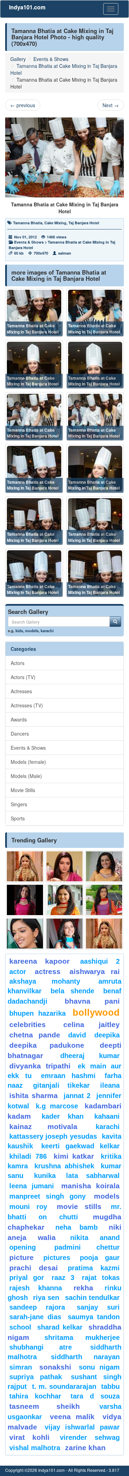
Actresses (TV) (27, 705)
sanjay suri (98, 1307)
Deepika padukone (46, 1045)
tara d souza (95, 1396)
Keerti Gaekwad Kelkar (80, 1146)
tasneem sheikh (44, 1406)
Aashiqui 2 (100, 961)
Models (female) (28, 761)
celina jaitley (91, 1024)
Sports (18, 818)
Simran (20, 1367)
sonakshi (57, 1367)
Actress (48, 971)
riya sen (47, 1297)
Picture (21, 1257)
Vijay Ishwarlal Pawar (82, 1427)
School (20, 1327)
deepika (107, 1035)
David (77, 1035)
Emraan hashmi (68, 1075)
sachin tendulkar (92, 1297)
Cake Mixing (55, 222)
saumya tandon (94, 1317)
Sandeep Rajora (37, 1307)
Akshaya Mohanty (44, 981)
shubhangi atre (40, 1347)
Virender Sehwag (90, 1437)
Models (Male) (26, 775)
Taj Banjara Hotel (83, 222)
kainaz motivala (43, 1126)
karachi (47, 630)
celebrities (27, 1024)
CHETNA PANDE (34, 1035)
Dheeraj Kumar (90, 1055)
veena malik (72, 1417)
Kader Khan (63, 1116)
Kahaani (107, 1116)
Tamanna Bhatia (27, 222)
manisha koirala (90, 1186)
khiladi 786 (28, 1156)
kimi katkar (74, 1156)
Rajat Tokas (101, 1277)
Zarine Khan (85, 1448)
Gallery (18, 58)
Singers (19, 804)
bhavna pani (92, 1001)
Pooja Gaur (100, 1257)
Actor (17, 971)
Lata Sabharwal (93, 1175)
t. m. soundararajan (64, 1386)
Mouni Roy (28, 1206)
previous (22, 105)
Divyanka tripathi (40, 1066)
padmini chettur (87, 1247)
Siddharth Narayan (85, 1357)
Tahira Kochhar (35, 1396)
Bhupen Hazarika (37, 1013)
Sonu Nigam (99, 1367)
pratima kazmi (94, 1268)
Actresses (21, 691)
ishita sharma (33, 1095)
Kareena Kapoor (39, 961)
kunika (45, 1175)
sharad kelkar (60, 1327)
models (32, 630)
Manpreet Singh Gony (47, 1196)
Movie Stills (23, 790)
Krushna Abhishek (64, 1166)
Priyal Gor (26, 1277)
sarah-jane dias (35, 1317)
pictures (56, 1257)
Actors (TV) (23, 677)
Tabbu (110, 1386)
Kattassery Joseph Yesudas (53, 1136)
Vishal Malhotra (34, 1448)
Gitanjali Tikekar (61, 1085)
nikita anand (95, 1237)
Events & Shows (50, 58)
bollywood (96, 1012)
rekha (83, 1288)
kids (19, 630)
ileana (110, 1085)
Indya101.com (27, 7)
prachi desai (33, 1268)
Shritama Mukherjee (82, 1337)
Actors (17, 662)
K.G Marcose (57, 1106)
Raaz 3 (63, 1277)
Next (111, 105)
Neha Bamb (76, 1227)
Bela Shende (72, 991)
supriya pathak (35, 1377)
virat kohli (29, 1437)
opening (22, 1247)
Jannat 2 (77, 1095)
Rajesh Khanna (35, 1288)
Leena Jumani (31, 1186)
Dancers (20, 733)
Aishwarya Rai (94, 971)
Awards (19, 719)
